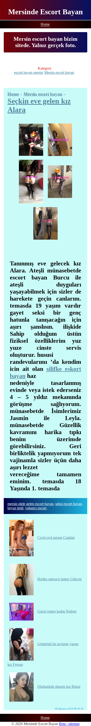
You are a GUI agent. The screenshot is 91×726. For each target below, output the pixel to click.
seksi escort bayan (68, 504)
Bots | (63, 724)
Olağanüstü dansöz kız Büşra (58, 687)
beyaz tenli (15, 508)
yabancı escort (35, 508)
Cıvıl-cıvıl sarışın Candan (56, 538)
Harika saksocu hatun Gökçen (59, 579)
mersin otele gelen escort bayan (30, 504)
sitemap (74, 724)
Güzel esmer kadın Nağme (57, 611)
